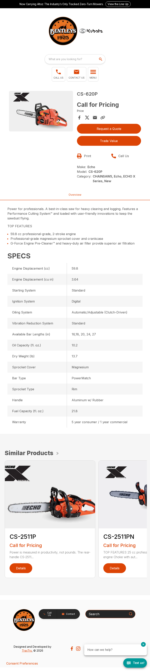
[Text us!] (135, 663)
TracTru (27, 650)
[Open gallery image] (41, 111)
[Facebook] (71, 648)
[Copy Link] (102, 117)
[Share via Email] (95, 117)
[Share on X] (87, 117)
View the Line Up (118, 4)
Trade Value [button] (109, 141)
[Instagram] (78, 648)
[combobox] (75, 59)
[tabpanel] (41, 112)
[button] (58, 74)
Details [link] (21, 568)
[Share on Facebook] (79, 117)
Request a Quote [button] (109, 129)
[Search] (130, 614)
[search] (101, 59)
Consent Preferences (22, 663)
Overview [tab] (75, 194)
